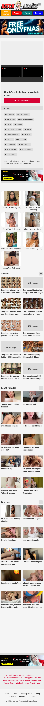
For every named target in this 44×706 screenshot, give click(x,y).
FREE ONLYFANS (5, 13)
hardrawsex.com (19, 678)
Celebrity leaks (35, 683)
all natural (11, 119)
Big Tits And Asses (14, 129)
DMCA (15, 694)
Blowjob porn (29, 675)
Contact (32, 696)
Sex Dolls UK (10, 675)
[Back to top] (39, 701)
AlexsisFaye (23, 114)
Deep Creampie (12, 134)
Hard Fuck (22, 139)
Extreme (27, 134)
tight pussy (11, 154)
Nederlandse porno (22, 683)
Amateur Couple (26, 119)
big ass (19, 124)
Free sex (16, 13)
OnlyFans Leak (35, 680)
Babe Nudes (24, 680)
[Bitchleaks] (19, 6)
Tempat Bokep (9, 683)
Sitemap (12, 696)
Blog (38, 694)
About (6, 694)
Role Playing (11, 149)
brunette (10, 114)
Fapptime (29, 678)
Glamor (10, 139)
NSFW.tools (19, 675)
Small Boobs (26, 149)
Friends (22, 696)
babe (9, 124)
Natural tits (24, 144)
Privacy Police (26, 694)
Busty (28, 129)
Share (8, 109)
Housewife (11, 144)
